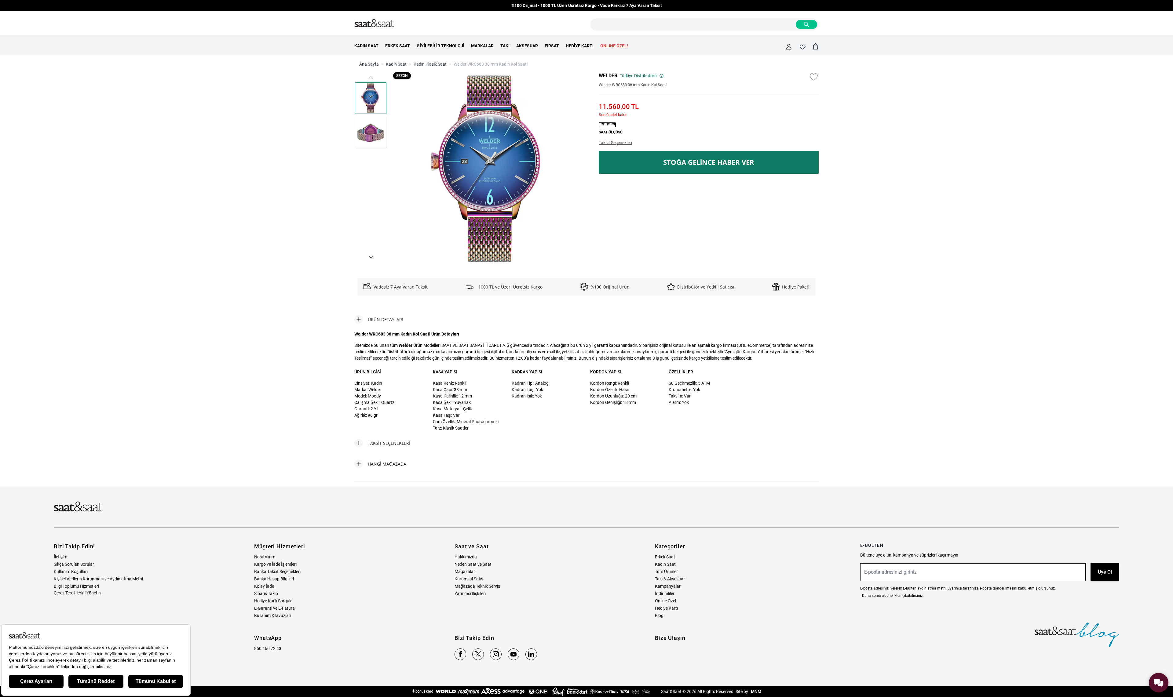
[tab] (378, 319)
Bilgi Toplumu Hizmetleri (76, 586)
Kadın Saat (396, 64)
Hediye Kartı (666, 608)
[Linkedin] (531, 654)
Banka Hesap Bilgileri (274, 578)
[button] (370, 77)
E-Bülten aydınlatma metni (925, 588)
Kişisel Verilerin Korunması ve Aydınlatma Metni (98, 578)
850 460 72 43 (267, 648)
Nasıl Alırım (264, 556)
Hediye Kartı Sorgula (273, 600)
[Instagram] (495, 654)
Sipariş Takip (266, 593)
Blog (659, 615)
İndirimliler (664, 593)
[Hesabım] (788, 46)
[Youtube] (513, 654)
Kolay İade (264, 586)
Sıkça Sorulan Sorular (74, 564)
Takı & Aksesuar (670, 578)
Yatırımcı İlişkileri (470, 593)
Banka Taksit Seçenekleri (277, 571)
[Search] (806, 24)
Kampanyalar (668, 586)
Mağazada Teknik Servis (477, 586)
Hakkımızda (466, 556)
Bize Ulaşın (670, 638)
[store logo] (374, 23)
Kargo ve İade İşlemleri (275, 564)
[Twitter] (478, 654)
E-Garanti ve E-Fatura (274, 608)
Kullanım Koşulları (71, 571)
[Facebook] (460, 654)
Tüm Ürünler (666, 571)
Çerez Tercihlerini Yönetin (77, 592)
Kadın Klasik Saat (430, 64)
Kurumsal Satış (469, 578)
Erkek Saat (665, 556)
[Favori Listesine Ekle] (814, 77)
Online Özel (665, 600)
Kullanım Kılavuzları (272, 615)
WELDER (608, 75)
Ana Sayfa (369, 64)
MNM (755, 691)
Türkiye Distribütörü (638, 75)
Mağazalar (465, 571)
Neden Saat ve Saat (473, 564)
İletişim (60, 556)
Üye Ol (1105, 572)
